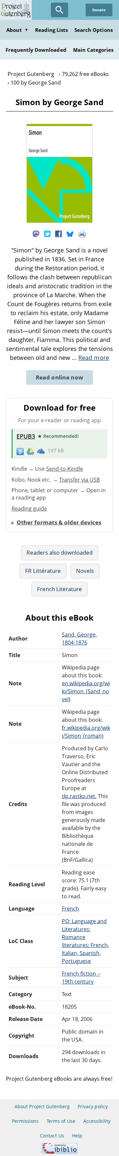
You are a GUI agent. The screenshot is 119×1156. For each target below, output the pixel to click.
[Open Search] (59, 10)
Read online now (60, 377)
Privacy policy (93, 1106)
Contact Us (52, 1135)
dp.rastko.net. (79, 796)
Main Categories (93, 49)
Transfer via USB (79, 479)
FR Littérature (43, 571)
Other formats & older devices (59, 522)
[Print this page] (82, 233)
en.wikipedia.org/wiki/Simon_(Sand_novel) (86, 691)
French (70, 908)
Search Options (93, 30)
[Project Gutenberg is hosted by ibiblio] (59, 1152)
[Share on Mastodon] (36, 233)
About (17, 30)
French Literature (59, 589)
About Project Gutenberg (42, 1106)
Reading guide (29, 508)
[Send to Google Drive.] (30, 451)
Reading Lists (51, 30)
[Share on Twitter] (47, 233)
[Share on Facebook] (58, 233)
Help (77, 1135)
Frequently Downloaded (36, 49)
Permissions (25, 1121)
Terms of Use (61, 1121)
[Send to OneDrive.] (41, 451)
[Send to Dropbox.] (20, 451)
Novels (85, 571)
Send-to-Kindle (64, 468)
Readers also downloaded (59, 552)
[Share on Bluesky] (70, 233)
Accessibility (97, 1121)
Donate (99, 9)
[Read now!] (59, 221)
